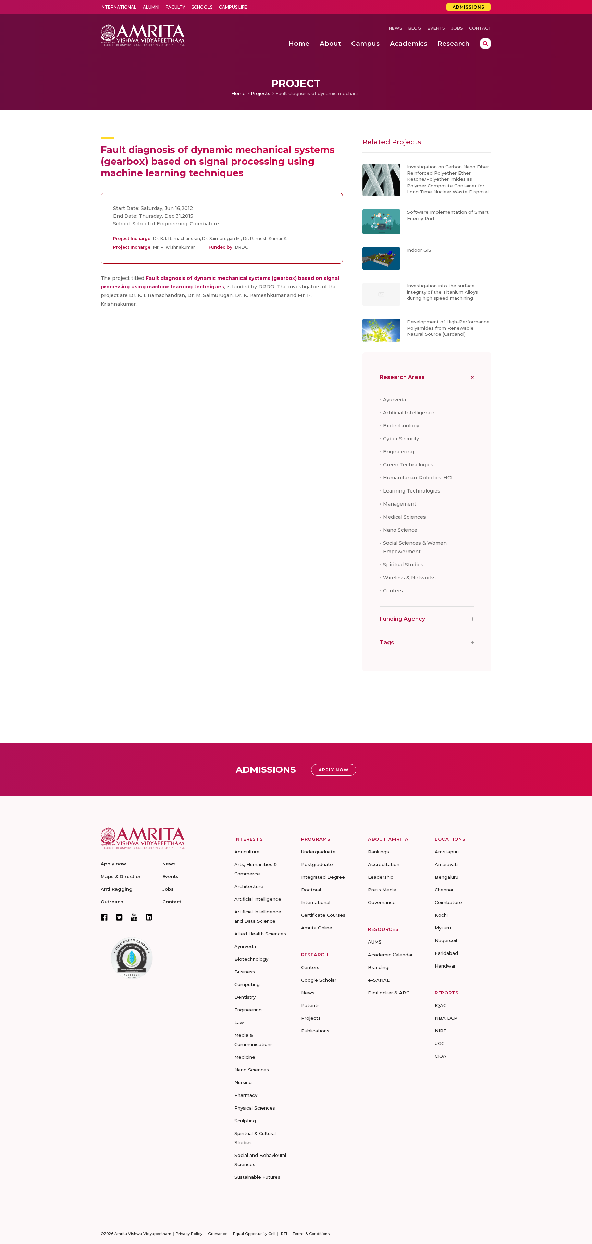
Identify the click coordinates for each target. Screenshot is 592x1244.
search (485, 43)
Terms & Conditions (311, 1233)
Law (239, 1022)
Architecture (248, 886)
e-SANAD (379, 980)
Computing (247, 984)
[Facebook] (104, 917)
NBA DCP (446, 1018)
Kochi (441, 915)
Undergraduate (318, 851)
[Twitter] (119, 917)
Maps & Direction (121, 876)
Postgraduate (317, 864)
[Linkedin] (149, 917)
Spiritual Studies (403, 564)
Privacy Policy (189, 1233)
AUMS (375, 942)
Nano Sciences (251, 1070)
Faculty (175, 7)
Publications (315, 1030)
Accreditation (383, 864)
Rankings (378, 851)
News (395, 28)
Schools (202, 7)
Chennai (444, 889)
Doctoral (311, 889)
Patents (310, 1005)
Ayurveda (394, 399)
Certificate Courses (323, 915)
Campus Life (233, 7)
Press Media (382, 889)
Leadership (381, 877)
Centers (393, 591)
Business (244, 971)
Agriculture (247, 851)
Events (436, 28)
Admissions (468, 7)
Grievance (217, 1233)
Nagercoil (446, 940)
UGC (439, 1043)
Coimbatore (448, 902)
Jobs (457, 28)
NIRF (440, 1030)
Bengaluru (446, 877)
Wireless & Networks (409, 577)
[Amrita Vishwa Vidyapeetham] (143, 34)
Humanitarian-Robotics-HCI (418, 478)
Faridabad (446, 953)
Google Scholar (318, 980)
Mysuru (443, 928)
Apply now (113, 863)
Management (399, 504)
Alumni (151, 7)
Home (238, 93)
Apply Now (334, 769)
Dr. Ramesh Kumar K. (265, 238)
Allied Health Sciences (260, 933)
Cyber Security (401, 439)
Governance (382, 902)
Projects (260, 93)
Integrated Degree (323, 877)
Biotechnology (401, 426)
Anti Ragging (117, 889)
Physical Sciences (254, 1108)
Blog (414, 28)
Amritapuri (447, 851)
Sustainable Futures (257, 1177)
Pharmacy (245, 1095)
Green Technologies (408, 465)
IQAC (440, 1005)
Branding (378, 967)
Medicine (244, 1057)
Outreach (112, 901)
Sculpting (245, 1120)
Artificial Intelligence (408, 413)
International (118, 7)
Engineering (398, 452)
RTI (284, 1233)
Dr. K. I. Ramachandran (176, 238)
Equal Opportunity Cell (254, 1233)
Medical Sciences (404, 517)
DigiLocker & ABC (388, 992)
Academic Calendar (390, 954)
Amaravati (446, 864)
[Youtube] (134, 917)
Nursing (243, 1082)
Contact (480, 28)
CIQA (440, 1056)
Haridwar (445, 966)
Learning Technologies (411, 491)
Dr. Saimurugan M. (221, 238)
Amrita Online (316, 928)
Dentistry (245, 997)
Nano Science (400, 530)
